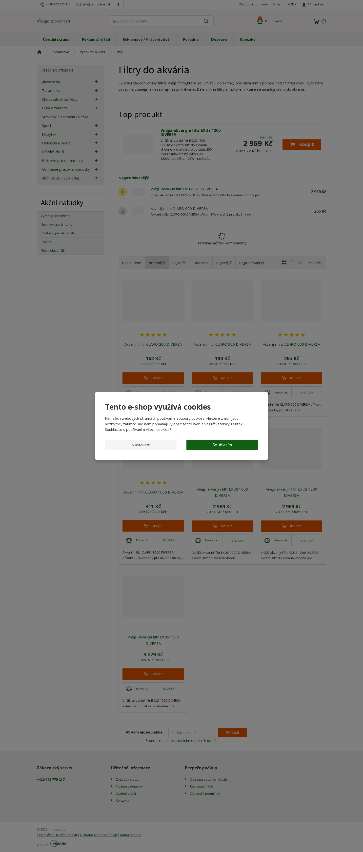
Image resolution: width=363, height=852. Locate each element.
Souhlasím (222, 445)
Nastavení (140, 445)
